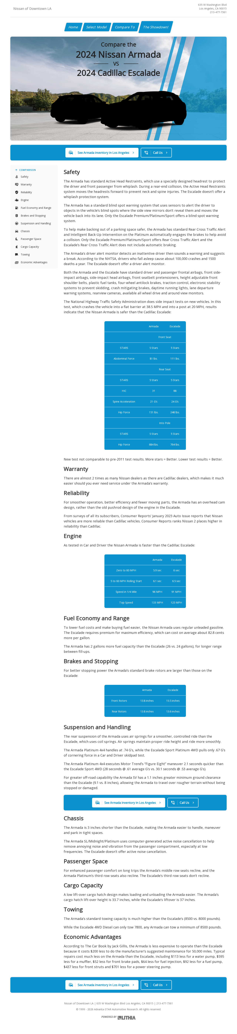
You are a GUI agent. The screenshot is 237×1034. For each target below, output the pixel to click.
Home (73, 27)
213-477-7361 (218, 12)
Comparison (27, 170)
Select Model (96, 27)
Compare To (125, 27)
